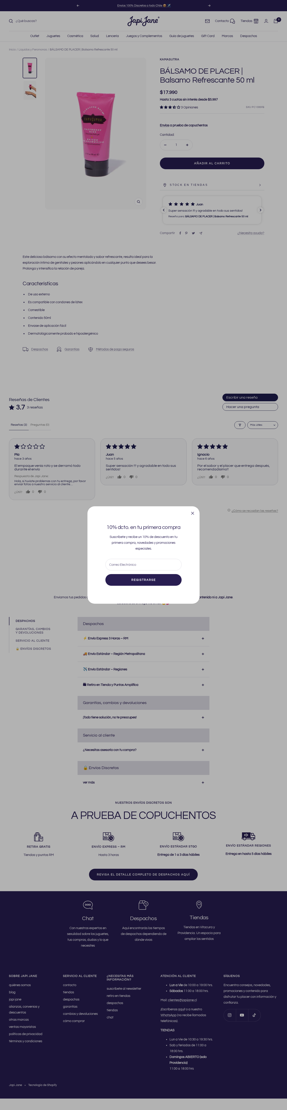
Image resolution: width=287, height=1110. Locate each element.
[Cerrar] (192, 513)
